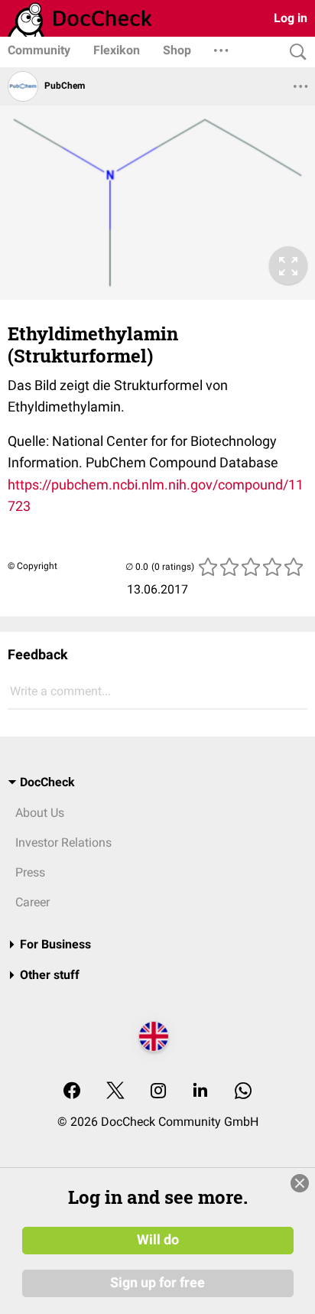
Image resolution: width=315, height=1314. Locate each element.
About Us (39, 812)
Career (32, 902)
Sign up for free (157, 1282)
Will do (158, 1239)
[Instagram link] (158, 1092)
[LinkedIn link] (200, 1092)
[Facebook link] (71, 1092)
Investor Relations (63, 842)
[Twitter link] (115, 1092)
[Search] (294, 52)
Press (30, 872)
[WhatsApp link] (243, 1092)
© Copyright (32, 566)
